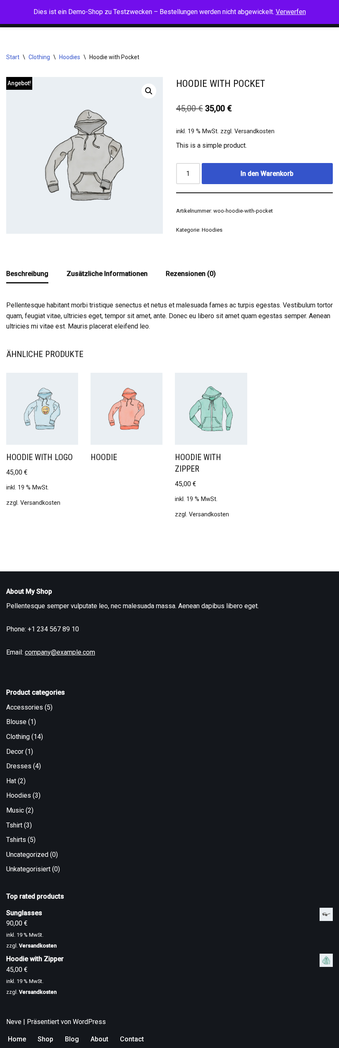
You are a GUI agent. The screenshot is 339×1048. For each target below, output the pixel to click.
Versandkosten (254, 131)
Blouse (16, 722)
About (99, 1039)
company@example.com (60, 652)
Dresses (18, 766)
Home (17, 1039)
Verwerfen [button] (291, 12)
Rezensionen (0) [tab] (191, 274)
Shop (45, 1039)
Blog (72, 1039)
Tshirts (16, 840)
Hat (11, 781)
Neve (13, 1022)
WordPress (89, 1022)
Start (12, 57)
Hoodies (69, 57)
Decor (15, 751)
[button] (148, 91)
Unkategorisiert (28, 869)
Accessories (24, 707)
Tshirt (14, 825)
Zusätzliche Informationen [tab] (107, 274)
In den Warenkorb (267, 173)
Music (15, 810)
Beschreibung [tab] (27, 274)
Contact (132, 1039)
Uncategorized (27, 855)
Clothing (39, 57)
